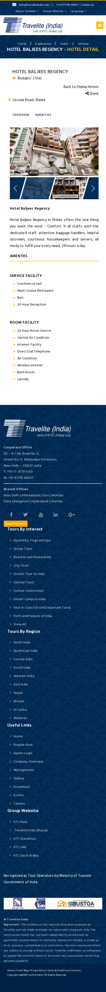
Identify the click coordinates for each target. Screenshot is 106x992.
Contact (75, 970)
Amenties (43, 115)
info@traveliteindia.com (34, 4)
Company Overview (28, 761)
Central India (23, 659)
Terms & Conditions (58, 970)
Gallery (19, 778)
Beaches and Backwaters (32, 557)
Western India (24, 676)
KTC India (20, 822)
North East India (25, 651)
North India (22, 642)
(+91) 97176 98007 (67, 4)
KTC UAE (20, 847)
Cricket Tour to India (29, 574)
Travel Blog (22, 970)
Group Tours (23, 548)
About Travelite (26, 11)
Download (22, 787)
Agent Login (23, 753)
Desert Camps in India (30, 599)
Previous (16, 150)
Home (18, 736)
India (65, 43)
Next (92, 150)
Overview (20, 115)
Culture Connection (28, 591)
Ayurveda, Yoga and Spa (32, 540)
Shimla (83, 43)
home (21, 43)
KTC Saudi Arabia (26, 855)
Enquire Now (23, 745)
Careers (19, 803)
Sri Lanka (20, 709)
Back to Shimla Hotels (81, 87)
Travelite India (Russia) (31, 830)
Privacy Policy (37, 970)
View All (20, 624)
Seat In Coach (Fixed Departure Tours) (42, 607)
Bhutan (19, 701)
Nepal (18, 693)
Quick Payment (15, 523)
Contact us (87, 4)
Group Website (53, 11)
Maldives (20, 718)
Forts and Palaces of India (33, 616)
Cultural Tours (24, 582)
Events (19, 795)
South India (22, 667)
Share (94, 93)
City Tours (21, 565)
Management (24, 770)
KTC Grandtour (25, 838)
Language (77, 11)
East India (21, 684)
